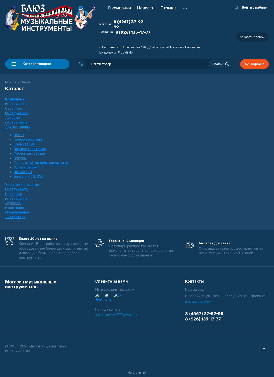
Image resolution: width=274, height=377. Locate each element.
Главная (10, 82)
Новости (146, 7)
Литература (15, 217)
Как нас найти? (198, 302)
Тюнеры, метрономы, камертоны (41, 163)
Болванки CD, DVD (29, 176)
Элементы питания (30, 149)
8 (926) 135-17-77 (133, 32)
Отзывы (168, 7)
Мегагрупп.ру (137, 372)
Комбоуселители (28, 139)
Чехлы (19, 135)
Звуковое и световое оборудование (17, 207)
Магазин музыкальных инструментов (30, 284)
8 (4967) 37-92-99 (129, 24)
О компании (119, 7)
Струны (20, 158)
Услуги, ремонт (26, 167)
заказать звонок (252, 37)
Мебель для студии (30, 153)
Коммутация (24, 144)
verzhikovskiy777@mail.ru (116, 315)
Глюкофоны (23, 172)
